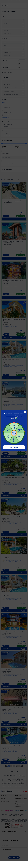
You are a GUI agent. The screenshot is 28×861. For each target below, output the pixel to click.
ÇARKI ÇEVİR (14, 447)
